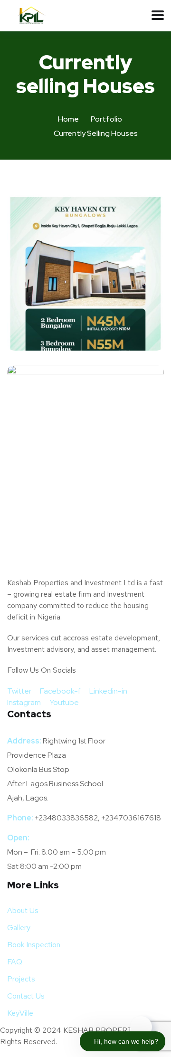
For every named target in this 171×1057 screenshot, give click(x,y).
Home (68, 119)
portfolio (106, 119)
